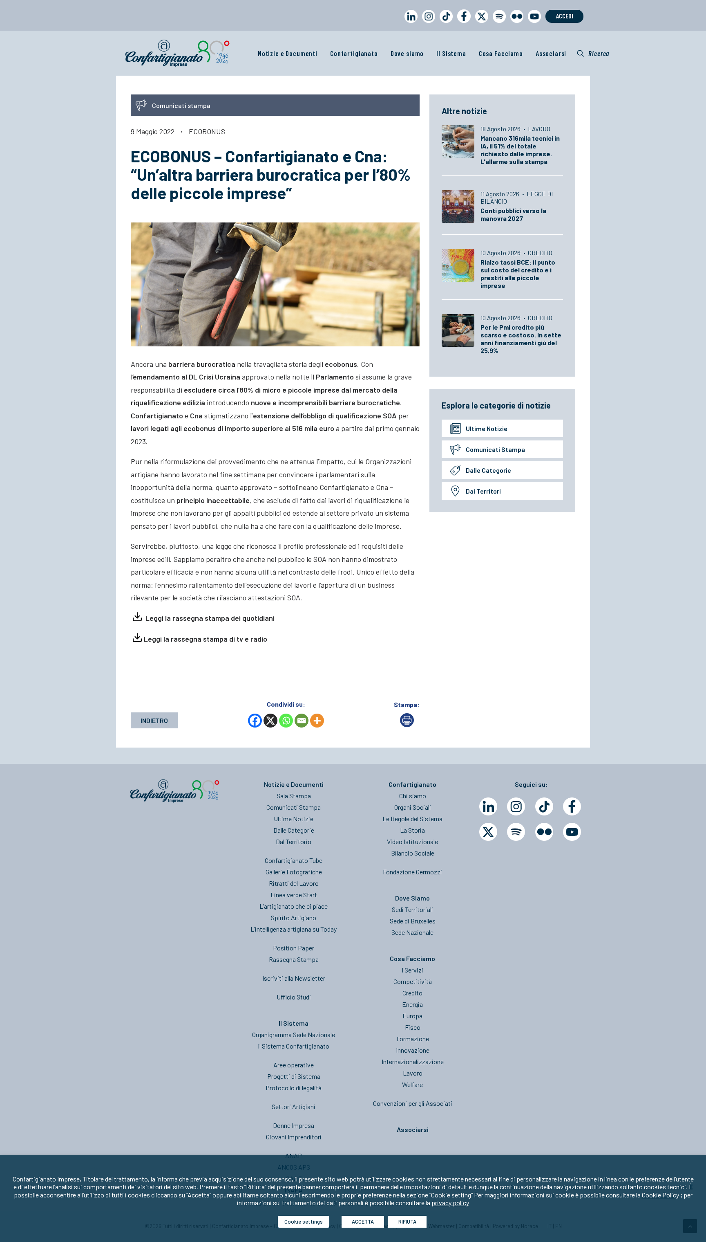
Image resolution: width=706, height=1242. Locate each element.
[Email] (301, 721)
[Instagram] (516, 806)
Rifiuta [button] (407, 1221)
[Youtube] (572, 832)
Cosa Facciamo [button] (501, 53)
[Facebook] (255, 721)
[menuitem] (409, 23)
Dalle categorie (488, 470)
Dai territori (483, 491)
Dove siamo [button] (407, 53)
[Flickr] (544, 832)
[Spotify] (516, 832)
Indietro (154, 720)
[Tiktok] (544, 806)
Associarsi (551, 53)
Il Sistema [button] (451, 53)
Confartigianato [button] (354, 53)
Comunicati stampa (495, 449)
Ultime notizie (486, 428)
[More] (317, 721)
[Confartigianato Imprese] (177, 53)
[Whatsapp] (286, 721)
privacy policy (450, 1202)
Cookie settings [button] (303, 1221)
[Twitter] (488, 832)
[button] (593, 53)
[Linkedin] (488, 806)
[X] (270, 721)
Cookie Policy (660, 1195)
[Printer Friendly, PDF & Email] (407, 724)
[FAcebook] (572, 806)
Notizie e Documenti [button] (287, 53)
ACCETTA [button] (363, 1221)
